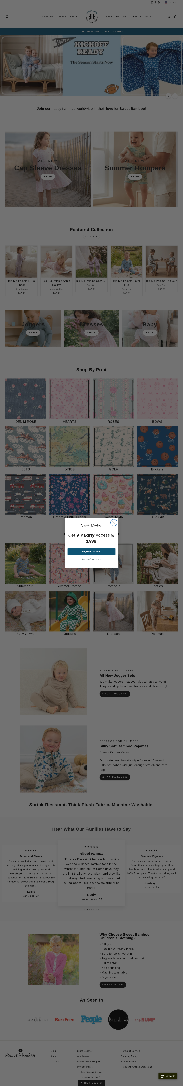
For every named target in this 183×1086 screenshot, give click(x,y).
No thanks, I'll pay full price (91, 559)
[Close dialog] (114, 522)
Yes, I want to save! (91, 551)
